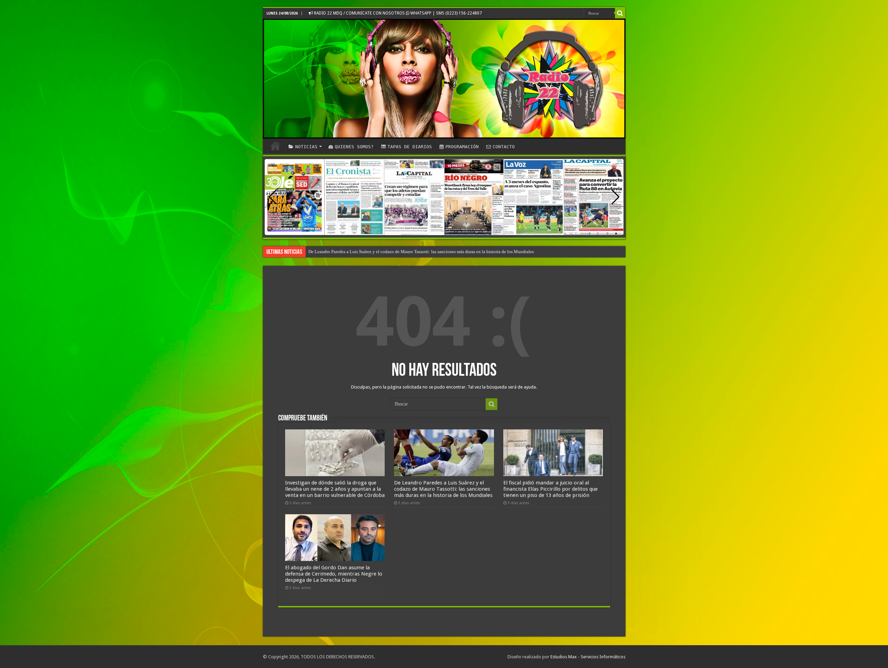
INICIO (275, 146)
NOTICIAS (306, 146)
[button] (615, 197)
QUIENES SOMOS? (354, 146)
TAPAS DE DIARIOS (409, 146)
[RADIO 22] (444, 79)
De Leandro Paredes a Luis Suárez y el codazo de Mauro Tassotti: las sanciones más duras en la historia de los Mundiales (443, 489)
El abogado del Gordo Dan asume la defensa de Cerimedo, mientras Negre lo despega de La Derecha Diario (408, 251)
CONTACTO (504, 146)
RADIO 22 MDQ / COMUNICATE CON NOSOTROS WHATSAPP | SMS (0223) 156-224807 (397, 13)
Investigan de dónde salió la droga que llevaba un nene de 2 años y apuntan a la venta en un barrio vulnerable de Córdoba (335, 489)
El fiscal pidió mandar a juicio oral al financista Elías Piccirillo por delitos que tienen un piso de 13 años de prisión (550, 489)
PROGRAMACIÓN (462, 146)
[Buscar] (620, 13)
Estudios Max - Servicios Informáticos (587, 656)
